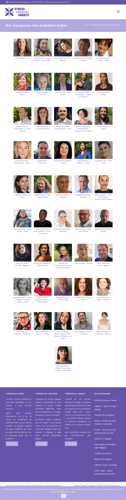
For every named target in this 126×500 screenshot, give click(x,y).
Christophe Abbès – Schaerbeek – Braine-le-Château (83, 94)
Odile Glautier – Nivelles (83, 263)
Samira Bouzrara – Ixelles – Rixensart (104, 298)
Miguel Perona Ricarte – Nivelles (103, 230)
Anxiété (100, 485)
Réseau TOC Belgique (103, 459)
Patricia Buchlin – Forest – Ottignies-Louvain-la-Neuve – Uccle (22, 299)
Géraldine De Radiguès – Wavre (63, 162)
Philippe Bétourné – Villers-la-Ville (63, 298)
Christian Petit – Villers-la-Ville (63, 93)
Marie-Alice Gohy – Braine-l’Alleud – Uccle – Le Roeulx (42, 231)
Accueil (77, 485)
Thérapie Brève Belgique (104, 415)
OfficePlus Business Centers (105, 400)
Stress (84, 485)
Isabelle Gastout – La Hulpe (22, 196)
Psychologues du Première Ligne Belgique (105, 446)
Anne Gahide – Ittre (22, 58)
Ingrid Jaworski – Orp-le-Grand (103, 162)
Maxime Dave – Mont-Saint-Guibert (83, 230)
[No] (123, 493)
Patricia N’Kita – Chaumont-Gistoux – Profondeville (42, 299)
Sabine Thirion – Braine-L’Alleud (83, 298)
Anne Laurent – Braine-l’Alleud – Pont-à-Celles (42, 59)
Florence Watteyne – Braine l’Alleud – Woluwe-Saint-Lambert (83, 128)
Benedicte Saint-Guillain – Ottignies (83, 59)
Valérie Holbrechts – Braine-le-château (103, 333)
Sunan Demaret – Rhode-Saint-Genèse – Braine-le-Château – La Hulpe (63, 335)
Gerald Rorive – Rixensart (42, 162)
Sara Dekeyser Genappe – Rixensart (22, 333)
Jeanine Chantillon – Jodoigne (63, 196)
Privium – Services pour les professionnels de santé (105, 431)
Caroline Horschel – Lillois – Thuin (103, 59)
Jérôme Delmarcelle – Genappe (83, 196)
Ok (64, 496)
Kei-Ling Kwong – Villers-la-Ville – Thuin (22, 230)
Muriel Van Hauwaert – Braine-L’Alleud (42, 264)
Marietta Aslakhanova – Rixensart (63, 230)
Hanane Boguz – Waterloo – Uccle (83, 162)
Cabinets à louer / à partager (105, 465)
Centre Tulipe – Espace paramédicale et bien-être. (104, 472)
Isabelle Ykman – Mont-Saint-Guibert (42, 196)
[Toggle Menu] (118, 11)
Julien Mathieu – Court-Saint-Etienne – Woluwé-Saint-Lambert (103, 197)
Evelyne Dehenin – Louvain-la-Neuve (43, 127)
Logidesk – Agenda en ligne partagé (105, 407)
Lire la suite (11, 444)
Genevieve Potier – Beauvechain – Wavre (22, 162)
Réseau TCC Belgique (102, 439)
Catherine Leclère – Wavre (22, 93)
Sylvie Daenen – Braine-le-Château (83, 333)
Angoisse (92, 485)
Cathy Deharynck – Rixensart (43, 93)
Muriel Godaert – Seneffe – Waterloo (22, 264)
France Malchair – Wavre (103, 127)
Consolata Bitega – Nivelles (104, 93)
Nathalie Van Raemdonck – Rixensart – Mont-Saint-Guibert (63, 265)
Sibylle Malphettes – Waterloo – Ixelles (42, 333)
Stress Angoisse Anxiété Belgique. (32, 485)
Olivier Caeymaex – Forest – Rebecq (103, 264)
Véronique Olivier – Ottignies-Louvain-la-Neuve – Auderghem (63, 368)
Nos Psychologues (112, 485)
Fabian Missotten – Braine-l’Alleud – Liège (63, 127)
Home (88, 25)
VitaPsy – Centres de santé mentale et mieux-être (105, 422)
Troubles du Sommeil (102, 453)
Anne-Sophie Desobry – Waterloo (63, 59)
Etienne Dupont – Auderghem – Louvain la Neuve (22, 128)
